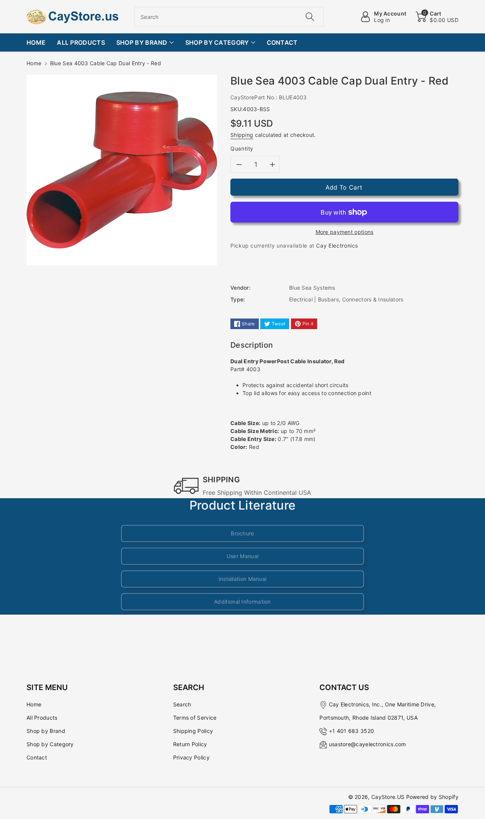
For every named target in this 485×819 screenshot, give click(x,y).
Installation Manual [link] (243, 579)
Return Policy (190, 744)
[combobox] (229, 16)
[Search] (309, 16)
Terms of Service (195, 717)
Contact (37, 757)
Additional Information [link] (242, 601)
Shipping (241, 135)
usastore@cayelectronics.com (367, 744)
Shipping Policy (193, 731)
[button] (437, 16)
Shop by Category (50, 744)
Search (182, 704)
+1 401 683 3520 (351, 731)
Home (34, 63)
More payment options (345, 232)
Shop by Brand (46, 731)
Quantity (241, 148)
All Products (42, 717)
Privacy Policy (191, 757)
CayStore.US (387, 797)
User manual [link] (242, 556)
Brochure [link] (242, 533)
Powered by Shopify (432, 797)
